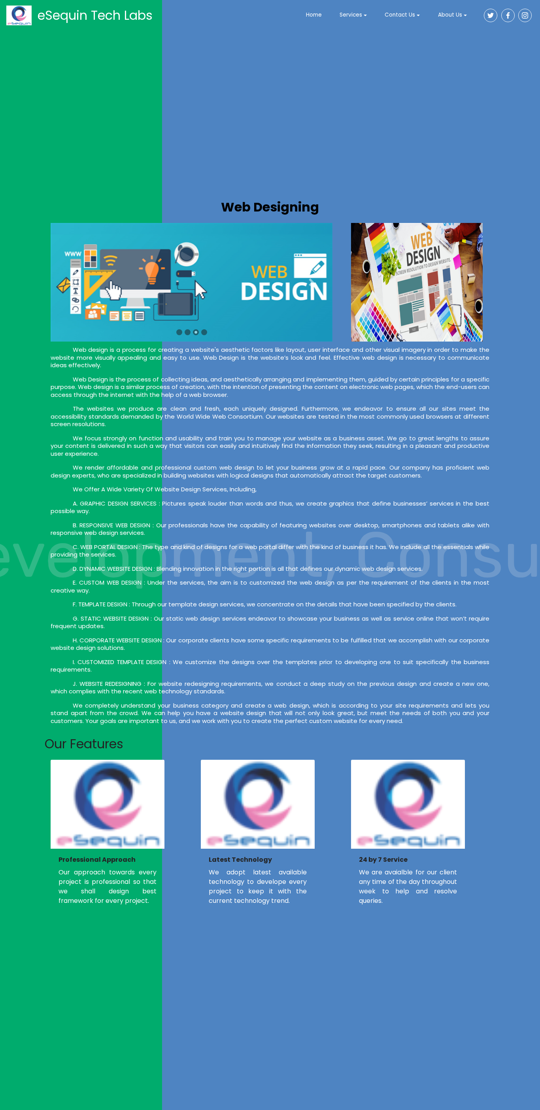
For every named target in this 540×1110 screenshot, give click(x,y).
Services (351, 15)
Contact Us (400, 15)
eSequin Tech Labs (95, 15)
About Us (450, 15)
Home (314, 15)
